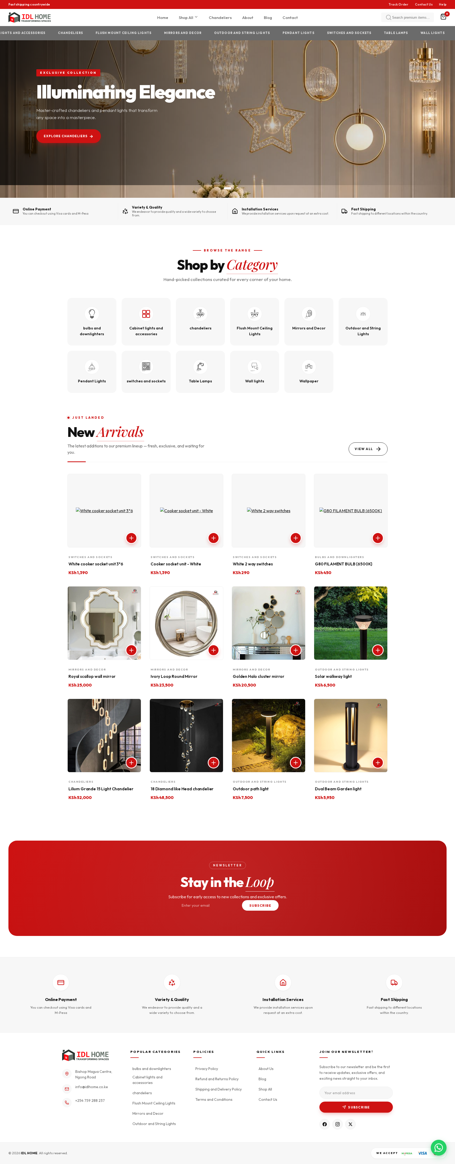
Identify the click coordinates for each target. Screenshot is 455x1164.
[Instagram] (337, 1124)
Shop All (186, 17)
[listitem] (91, 322)
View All (364, 449)
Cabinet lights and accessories (147, 1080)
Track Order (399, 4)
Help (443, 4)
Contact (290, 17)
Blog (268, 17)
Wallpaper (438, 33)
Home (162, 17)
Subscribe (260, 905)
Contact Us (424, 4)
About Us (266, 1068)
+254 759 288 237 (90, 1100)
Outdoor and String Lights (213, 33)
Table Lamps (367, 33)
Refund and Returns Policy (217, 1079)
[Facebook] (324, 1124)
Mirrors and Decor (153, 33)
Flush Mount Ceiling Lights (94, 33)
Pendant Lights (269, 33)
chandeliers (41, 33)
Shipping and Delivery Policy (218, 1089)
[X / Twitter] (350, 1124)
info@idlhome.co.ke (91, 1086)
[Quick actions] (131, 538)
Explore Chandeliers (65, 136)
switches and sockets (320, 33)
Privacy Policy (206, 1068)
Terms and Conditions (214, 1099)
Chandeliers (220, 17)
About (247, 17)
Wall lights (404, 33)
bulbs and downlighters (151, 1068)
